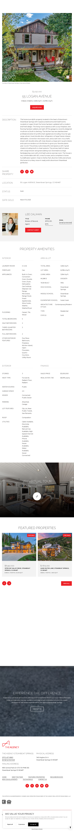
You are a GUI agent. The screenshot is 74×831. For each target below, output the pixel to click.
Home (4, 777)
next (14, 77)
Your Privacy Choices (37, 829)
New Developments (9, 779)
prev (9, 77)
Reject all (10, 824)
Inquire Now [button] (37, 107)
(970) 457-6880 (7, 757)
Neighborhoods (56, 777)
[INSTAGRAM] (32, 786)
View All (66, 583)
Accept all (33, 824)
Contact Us (42, 779)
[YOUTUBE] (42, 786)
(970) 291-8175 (48, 222)
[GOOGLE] (47, 786)
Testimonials (28, 779)
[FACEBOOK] (27, 786)
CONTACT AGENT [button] (33, 230)
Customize (21, 824)
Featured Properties (36, 777)
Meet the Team (17, 777)
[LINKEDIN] (37, 786)
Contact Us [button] (37, 709)
